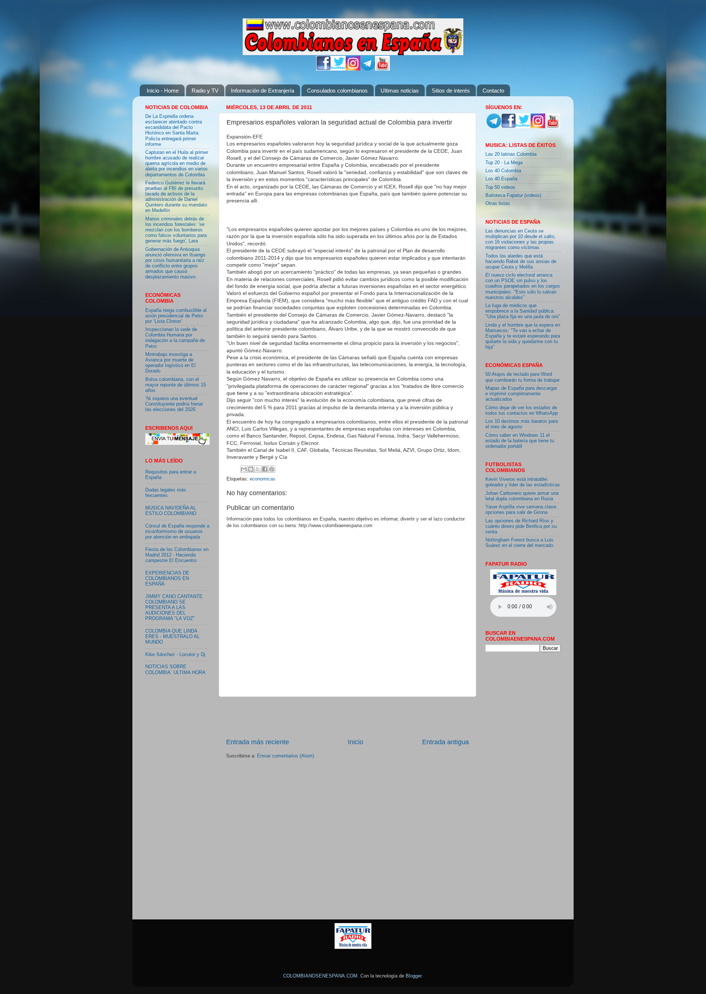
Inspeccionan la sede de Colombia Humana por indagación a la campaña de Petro (175, 338)
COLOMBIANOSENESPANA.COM (320, 976)
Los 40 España (501, 178)
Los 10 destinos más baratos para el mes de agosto (521, 424)
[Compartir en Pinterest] (271, 469)
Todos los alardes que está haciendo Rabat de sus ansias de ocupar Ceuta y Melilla (520, 261)
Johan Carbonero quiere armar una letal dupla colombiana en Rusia (522, 496)
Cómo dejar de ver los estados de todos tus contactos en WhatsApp (521, 410)
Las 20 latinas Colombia (510, 154)
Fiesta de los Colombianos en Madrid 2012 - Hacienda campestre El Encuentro (176, 555)
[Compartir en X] (257, 469)
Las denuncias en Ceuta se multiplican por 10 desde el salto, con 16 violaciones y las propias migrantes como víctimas (520, 239)
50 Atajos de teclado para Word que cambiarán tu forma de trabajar (522, 377)
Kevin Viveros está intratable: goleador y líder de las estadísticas (522, 482)
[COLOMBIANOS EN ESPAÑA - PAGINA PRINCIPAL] (353, 35)
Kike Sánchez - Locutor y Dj (175, 654)
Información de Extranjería (262, 90)
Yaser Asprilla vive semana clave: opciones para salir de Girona (521, 509)
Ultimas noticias (400, 90)
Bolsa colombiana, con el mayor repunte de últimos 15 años (175, 385)
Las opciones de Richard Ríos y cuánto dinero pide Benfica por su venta (521, 526)
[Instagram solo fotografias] (353, 69)
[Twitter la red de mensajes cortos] (338, 69)
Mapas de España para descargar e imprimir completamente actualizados (521, 394)
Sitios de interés (451, 90)
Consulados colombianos (337, 90)
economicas (262, 479)
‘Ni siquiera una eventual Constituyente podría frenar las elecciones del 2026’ (174, 404)
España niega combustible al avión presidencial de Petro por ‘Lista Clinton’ (176, 316)
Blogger (413, 976)
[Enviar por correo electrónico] (243, 469)
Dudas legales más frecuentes (165, 492)
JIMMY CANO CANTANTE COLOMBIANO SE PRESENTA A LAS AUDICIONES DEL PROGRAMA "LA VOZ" (174, 607)
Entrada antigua (445, 742)
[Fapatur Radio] (523, 593)
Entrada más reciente (257, 742)
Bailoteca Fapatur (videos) (513, 195)
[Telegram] (367, 69)
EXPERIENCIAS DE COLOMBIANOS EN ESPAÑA (167, 578)
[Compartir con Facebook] (264, 469)
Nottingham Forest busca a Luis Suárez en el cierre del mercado (519, 542)
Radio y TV (205, 90)
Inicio (355, 742)
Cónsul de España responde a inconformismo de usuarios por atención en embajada (177, 531)
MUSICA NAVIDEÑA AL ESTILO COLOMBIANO (170, 510)
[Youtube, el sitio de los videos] (382, 69)
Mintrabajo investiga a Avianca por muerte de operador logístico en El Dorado (170, 363)
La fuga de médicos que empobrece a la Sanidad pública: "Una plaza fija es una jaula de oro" (522, 311)
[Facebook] (323, 69)
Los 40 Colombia (503, 170)
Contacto (493, 90)
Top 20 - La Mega (504, 162)
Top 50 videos (500, 187)
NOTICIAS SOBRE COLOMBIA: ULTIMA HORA (175, 669)
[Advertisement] (347, 717)
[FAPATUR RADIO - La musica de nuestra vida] (353, 947)
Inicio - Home (163, 90)
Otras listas (497, 203)
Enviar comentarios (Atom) (285, 756)
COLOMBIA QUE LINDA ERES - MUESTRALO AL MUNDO (172, 637)
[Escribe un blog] (250, 469)
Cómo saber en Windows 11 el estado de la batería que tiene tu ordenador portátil (519, 441)
